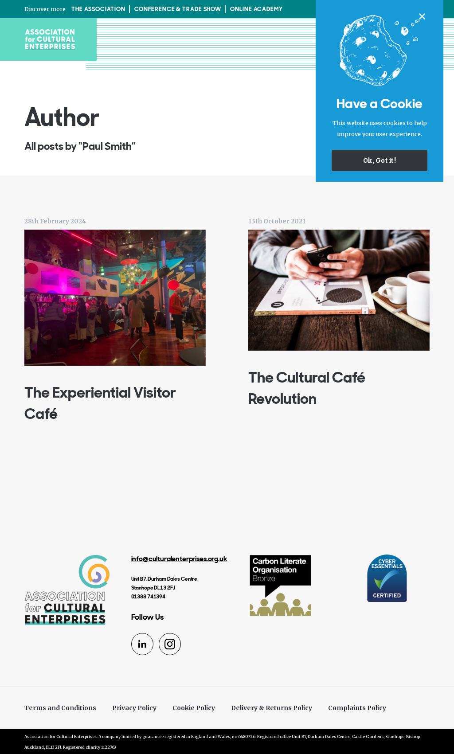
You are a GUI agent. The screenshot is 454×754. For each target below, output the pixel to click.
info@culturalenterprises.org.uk (179, 558)
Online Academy (256, 9)
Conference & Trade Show (178, 9)
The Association (98, 9)
